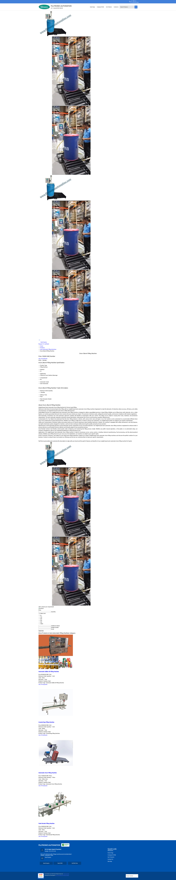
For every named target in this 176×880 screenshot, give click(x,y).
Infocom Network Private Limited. (62, 875)
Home (41, 346)
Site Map (110, 861)
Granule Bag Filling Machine (46, 722)
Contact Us (116, 7)
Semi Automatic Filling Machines (48, 349)
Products (42, 347)
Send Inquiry (43, 342)
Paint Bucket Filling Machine (46, 823)
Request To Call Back (43, 344)
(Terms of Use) (66, 873)
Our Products (109, 7)
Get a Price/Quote (42, 358)
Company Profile (100, 7)
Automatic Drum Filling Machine (47, 772)
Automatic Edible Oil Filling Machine (48, 671)
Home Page (92, 7)
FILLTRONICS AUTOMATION (61, 7)
